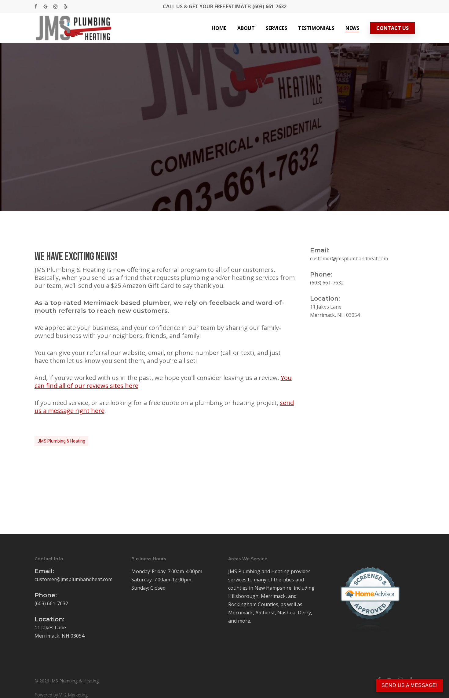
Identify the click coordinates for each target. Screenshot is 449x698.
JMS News (224, 156)
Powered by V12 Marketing (61, 695)
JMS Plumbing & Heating (61, 441)
